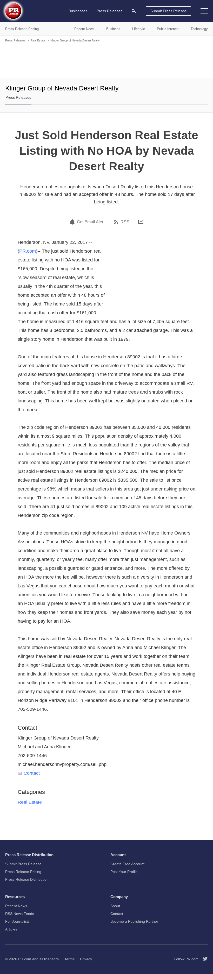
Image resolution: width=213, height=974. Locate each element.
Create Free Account (127, 864)
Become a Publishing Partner (134, 921)
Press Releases (15, 40)
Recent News (16, 906)
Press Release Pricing (23, 872)
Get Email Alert (90, 222)
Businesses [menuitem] (78, 11)
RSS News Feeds (19, 914)
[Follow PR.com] (203, 959)
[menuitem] (134, 11)
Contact (32, 773)
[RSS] (117, 222)
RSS (125, 222)
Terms (69, 959)
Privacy (86, 959)
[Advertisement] (106, 59)
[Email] (141, 222)
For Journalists (17, 921)
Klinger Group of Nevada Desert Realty (75, 40)
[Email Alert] (73, 222)
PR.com (27, 251)
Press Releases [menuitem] (109, 11)
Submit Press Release (168, 11)
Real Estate (38, 40)
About (115, 906)
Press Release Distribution (27, 879)
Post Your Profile (124, 872)
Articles (11, 929)
